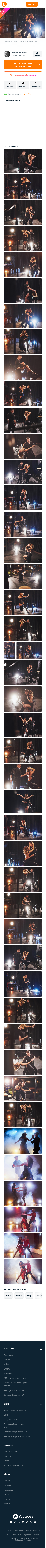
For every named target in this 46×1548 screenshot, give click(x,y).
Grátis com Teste (23, 64)
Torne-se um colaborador (15, 1488)
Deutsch (7, 1517)
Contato (7, 1479)
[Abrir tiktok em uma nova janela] (26, 1545)
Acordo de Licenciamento (15, 1427)
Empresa (8, 1385)
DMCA (6, 1431)
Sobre (6, 1483)
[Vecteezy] (4, 4)
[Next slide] (36, 1312)
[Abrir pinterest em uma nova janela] (22, 1545)
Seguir (37, 55)
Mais (6, 1526)
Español (7, 1508)
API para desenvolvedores (15, 1394)
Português (8, 1512)
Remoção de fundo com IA (15, 1407)
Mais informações (13, 99)
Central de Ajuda (11, 1474)
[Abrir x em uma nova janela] (30, 1545)
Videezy (7, 1381)
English (7, 1503)
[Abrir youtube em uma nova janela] (34, 1545)
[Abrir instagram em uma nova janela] (14, 1545)
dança (19, 1312)
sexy (29, 1312)
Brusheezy (8, 1371)
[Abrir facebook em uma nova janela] (10, 1545)
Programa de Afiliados (13, 1436)
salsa (8, 1312)
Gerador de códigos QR (14, 1411)
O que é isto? (28, 94)
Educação (8, 1390)
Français (7, 1522)
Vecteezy (8, 1376)
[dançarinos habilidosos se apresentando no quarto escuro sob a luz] (22, 160)
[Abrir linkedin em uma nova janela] (18, 1545)
